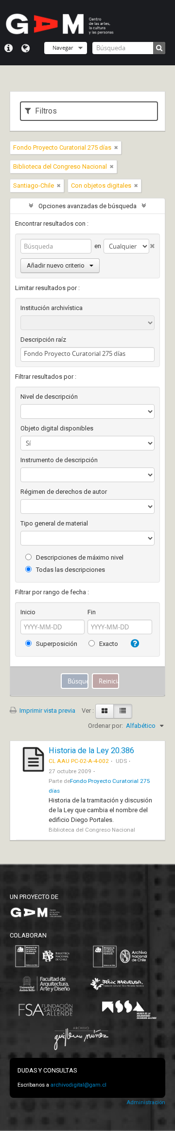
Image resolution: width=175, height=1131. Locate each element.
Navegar (62, 47)
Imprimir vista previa (46, 710)
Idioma (25, 48)
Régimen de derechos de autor (63, 491)
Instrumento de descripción (59, 460)
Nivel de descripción (49, 396)
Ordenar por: (105, 725)
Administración (145, 1102)
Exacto (108, 643)
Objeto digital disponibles (56, 428)
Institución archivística (51, 308)
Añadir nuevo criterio (56, 265)
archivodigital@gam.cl (78, 1085)
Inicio (27, 612)
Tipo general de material (54, 523)
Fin (92, 612)
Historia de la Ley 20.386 (91, 750)
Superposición (56, 643)
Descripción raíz (43, 339)
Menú (8, 48)
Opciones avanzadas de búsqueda (87, 206)
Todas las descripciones (70, 569)
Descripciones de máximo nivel (79, 557)
